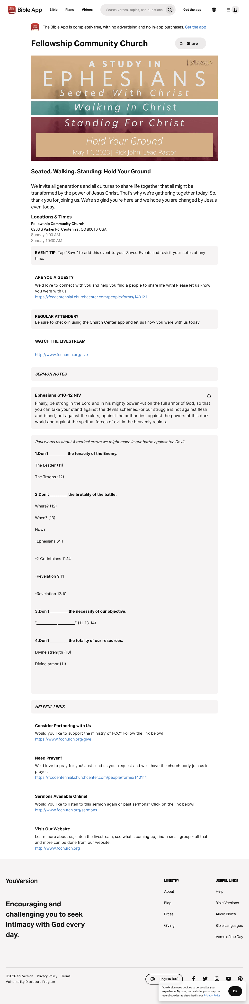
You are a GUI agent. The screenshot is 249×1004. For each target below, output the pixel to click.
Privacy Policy (47, 976)
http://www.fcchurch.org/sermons (66, 809)
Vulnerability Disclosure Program (30, 982)
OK (235, 991)
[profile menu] (232, 10)
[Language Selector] (214, 10)
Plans (69, 9)
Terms (66, 976)
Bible (54, 9)
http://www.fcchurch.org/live (61, 354)
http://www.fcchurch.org (57, 848)
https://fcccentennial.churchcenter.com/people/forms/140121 (91, 296)
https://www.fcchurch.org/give (63, 739)
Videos (87, 9)
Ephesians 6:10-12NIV (58, 395)
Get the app (192, 9)
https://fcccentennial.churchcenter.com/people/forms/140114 (91, 777)
